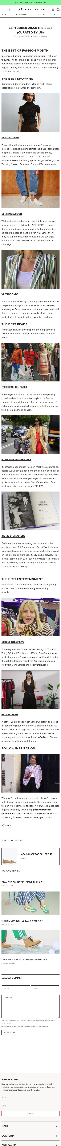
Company (8, 1136)
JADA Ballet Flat (45, 737)
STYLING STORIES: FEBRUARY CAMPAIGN (22, 920)
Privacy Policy (42, 1020)
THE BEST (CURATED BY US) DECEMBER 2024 (24, 959)
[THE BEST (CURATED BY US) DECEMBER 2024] (30, 942)
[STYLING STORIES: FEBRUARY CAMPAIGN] (30, 903)
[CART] (58, 9)
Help (4, 1126)
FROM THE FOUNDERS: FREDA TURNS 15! (22, 882)
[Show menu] (3, 9)
